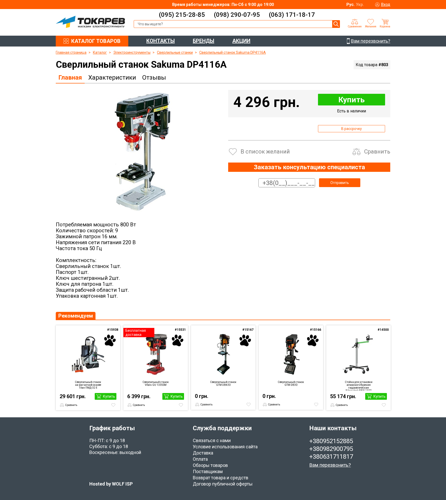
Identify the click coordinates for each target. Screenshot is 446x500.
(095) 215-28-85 (182, 14)
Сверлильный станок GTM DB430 (223, 383)
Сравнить (377, 151)
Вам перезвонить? (330, 465)
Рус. (350, 4)
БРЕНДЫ (203, 41)
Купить (351, 99)
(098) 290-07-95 (237, 14)
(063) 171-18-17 (292, 14)
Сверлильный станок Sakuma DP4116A (232, 52)
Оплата (200, 459)
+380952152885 (331, 441)
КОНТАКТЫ (160, 41)
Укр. (360, 4)
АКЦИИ (241, 41)
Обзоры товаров (210, 465)
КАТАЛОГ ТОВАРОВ (96, 41)
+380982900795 (331, 448)
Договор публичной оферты (223, 484)
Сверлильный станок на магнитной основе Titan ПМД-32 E (88, 385)
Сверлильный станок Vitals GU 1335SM (155, 383)
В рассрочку (351, 129)
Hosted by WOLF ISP (111, 484)
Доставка (203, 453)
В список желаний (265, 151)
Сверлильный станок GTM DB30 (291, 383)
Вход (385, 4)
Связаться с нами (212, 440)
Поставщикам (208, 471)
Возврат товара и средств (220, 477)
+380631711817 (331, 456)
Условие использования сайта (225, 446)
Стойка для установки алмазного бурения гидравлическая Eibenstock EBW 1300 (358, 385)
